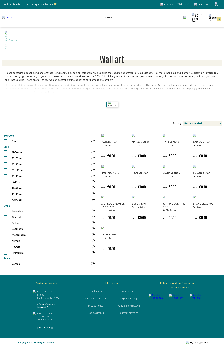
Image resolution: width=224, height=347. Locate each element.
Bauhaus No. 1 (201, 142)
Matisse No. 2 (140, 142)
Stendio (108, 145)
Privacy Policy (95, 305)
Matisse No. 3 (171, 142)
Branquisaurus (203, 203)
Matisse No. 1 (109, 142)
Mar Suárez (110, 210)
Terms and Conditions (96, 298)
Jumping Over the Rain (174, 205)
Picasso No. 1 (140, 173)
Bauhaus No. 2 (110, 173)
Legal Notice (95, 291)
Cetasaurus (108, 234)
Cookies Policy (96, 312)
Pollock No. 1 (201, 173)
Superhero (139, 203)
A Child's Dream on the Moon (113, 205)
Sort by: (177, 123)
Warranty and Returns (128, 305)
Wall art (109, 17)
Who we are (128, 291)
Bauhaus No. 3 (171, 173)
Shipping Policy (128, 298)
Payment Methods (128, 312)
